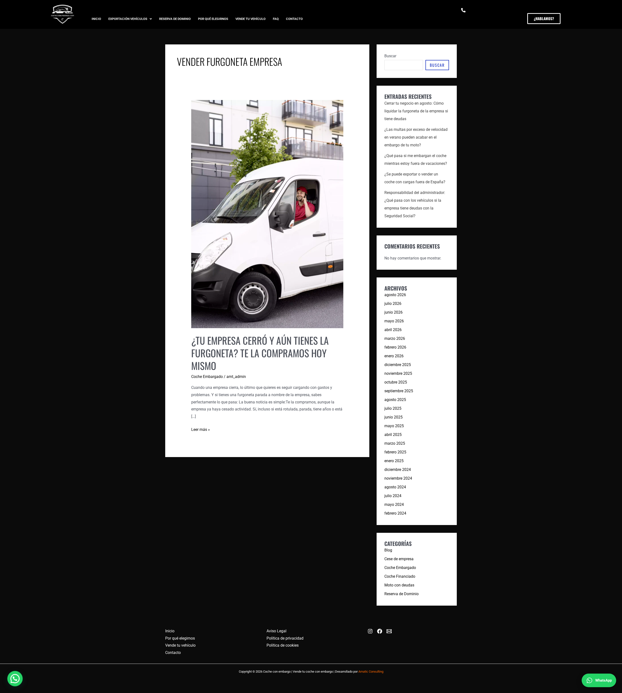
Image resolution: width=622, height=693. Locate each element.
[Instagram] (370, 631)
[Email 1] (389, 631)
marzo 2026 (394, 338)
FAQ (276, 19)
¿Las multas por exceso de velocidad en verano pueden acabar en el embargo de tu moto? (416, 137)
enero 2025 (394, 461)
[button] (130, 19)
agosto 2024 (395, 487)
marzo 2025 (394, 443)
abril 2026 (393, 329)
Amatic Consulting (370, 671)
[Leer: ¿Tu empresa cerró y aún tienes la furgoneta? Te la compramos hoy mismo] (267, 213)
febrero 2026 (395, 347)
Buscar (390, 56)
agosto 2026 (395, 294)
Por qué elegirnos (213, 19)
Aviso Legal (276, 631)
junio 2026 (393, 312)
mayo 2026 (394, 321)
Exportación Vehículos (127, 19)
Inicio (96, 19)
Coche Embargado (207, 376)
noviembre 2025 (398, 373)
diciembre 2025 (397, 364)
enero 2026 (394, 356)
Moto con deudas (399, 585)
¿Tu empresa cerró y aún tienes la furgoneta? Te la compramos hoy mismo (260, 353)
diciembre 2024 (397, 469)
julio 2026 (392, 303)
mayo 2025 (394, 426)
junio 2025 (393, 417)
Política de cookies (283, 645)
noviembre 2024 (398, 478)
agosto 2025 (395, 399)
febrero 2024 (395, 513)
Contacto (294, 19)
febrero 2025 (395, 452)
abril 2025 (393, 434)
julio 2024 (392, 495)
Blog (388, 550)
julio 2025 (392, 408)
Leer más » (200, 429)
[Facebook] (379, 631)
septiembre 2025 (398, 391)
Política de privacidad (285, 638)
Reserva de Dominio (175, 19)
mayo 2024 (394, 504)
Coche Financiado (399, 576)
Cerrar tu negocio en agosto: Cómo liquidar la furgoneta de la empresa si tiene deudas (416, 111)
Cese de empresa (399, 559)
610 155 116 (472, 17)
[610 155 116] (463, 10)
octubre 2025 (395, 382)
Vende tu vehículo (250, 19)
